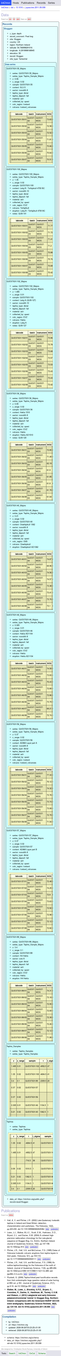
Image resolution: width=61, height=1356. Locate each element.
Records (41, 2)
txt (14, 19)
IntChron (5, 2)
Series (51, 2)
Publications (27, 2)
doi (12, 7)
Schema (41, 1353)
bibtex (11, 1215)
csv (10, 19)
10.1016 (19, 7)
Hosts (16, 2)
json (18, 19)
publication (54, 1229)
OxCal (32, 1353)
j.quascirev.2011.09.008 (35, 7)
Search (12, 1353)
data (47, 1229)
